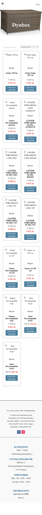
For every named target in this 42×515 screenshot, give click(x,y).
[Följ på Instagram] (23, 432)
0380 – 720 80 (22, 450)
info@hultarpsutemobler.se (22, 454)
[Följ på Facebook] (19, 432)
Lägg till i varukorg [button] (11, 88)
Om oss (21, 497)
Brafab (11, 68)
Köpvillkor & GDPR (21, 494)
